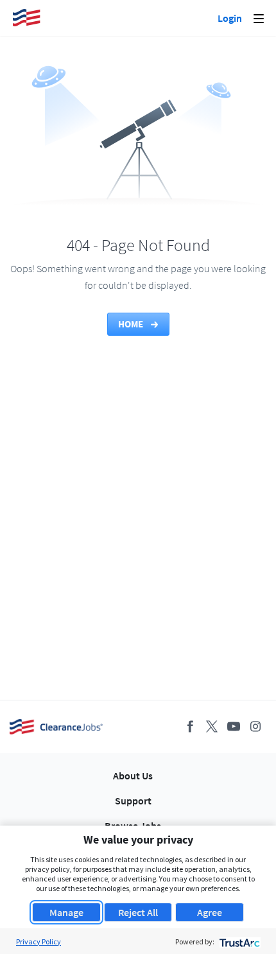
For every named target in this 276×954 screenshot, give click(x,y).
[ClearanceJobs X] (212, 726)
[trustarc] (238, 941)
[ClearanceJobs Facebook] (190, 726)
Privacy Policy (38, 941)
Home (131, 324)
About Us (133, 775)
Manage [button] (66, 912)
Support (133, 800)
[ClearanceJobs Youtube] (233, 726)
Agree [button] (209, 912)
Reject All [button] (138, 912)
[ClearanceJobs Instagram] (255, 726)
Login (230, 18)
